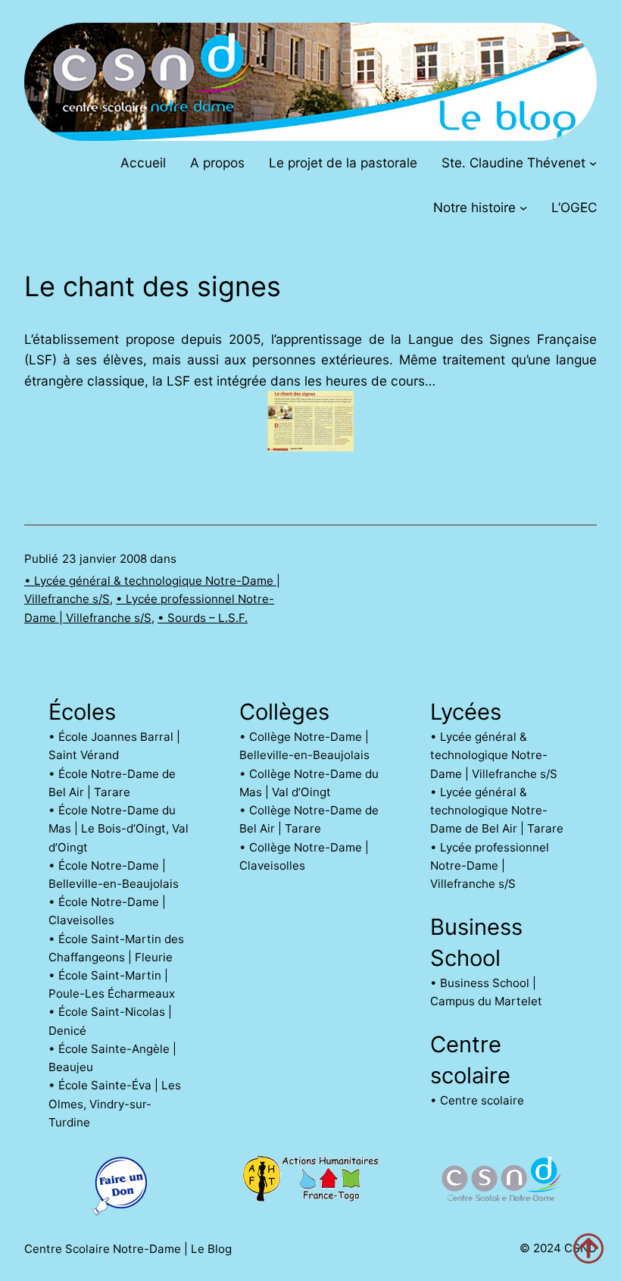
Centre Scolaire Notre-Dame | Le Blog (128, 1249)
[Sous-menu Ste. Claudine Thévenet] (593, 162)
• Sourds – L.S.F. (203, 618)
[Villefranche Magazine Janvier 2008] (310, 447)
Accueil (143, 162)
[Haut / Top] (588, 1248)
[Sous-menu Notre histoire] (523, 207)
